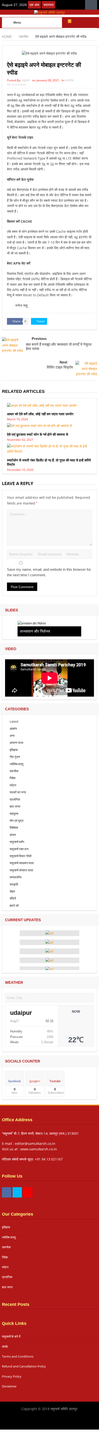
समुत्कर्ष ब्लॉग (17, 842)
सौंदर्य (13, 898)
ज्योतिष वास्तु (16, 764)
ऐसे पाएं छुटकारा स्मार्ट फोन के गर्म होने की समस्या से (37, 434)
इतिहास (14, 750)
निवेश (12, 778)
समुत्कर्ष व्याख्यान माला (22, 863)
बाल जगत (15, 806)
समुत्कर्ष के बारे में (11, 1336)
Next (63, 362)
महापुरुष (14, 813)
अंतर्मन (13, 728)
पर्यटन (13, 785)
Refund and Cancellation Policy (24, 1366)
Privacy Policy (11, 1376)
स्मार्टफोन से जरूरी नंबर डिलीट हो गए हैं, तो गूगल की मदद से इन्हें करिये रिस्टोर (49, 462)
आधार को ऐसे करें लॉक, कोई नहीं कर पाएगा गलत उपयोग (40, 414)
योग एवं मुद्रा (17, 820)
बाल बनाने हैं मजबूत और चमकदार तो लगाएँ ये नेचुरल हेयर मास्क (59, 346)
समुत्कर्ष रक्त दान (19, 849)
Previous (39, 339)
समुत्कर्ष (26, 80)
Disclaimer (9, 1386)
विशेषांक (14, 827)
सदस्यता (48, 5)
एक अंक (34, 5)
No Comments (16, 84)
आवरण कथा (16, 742)
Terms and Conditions (17, 1356)
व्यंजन (13, 835)
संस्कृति (14, 884)
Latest (14, 721)
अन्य (12, 735)
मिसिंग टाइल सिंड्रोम (60, 367)
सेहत (12, 891)
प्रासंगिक (15, 799)
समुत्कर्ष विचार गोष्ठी (20, 856)
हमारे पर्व (14, 905)
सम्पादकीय (15, 877)
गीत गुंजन (15, 757)
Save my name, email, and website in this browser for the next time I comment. (49, 572)
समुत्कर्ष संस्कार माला (21, 870)
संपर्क (5, 1346)
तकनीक (69, 80)
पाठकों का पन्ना (18, 792)
